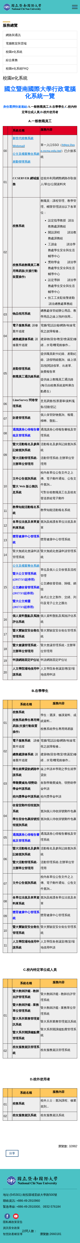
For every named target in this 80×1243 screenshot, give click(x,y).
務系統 (20, 1103)
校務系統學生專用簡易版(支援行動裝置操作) (26, 725)
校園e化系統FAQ (17, 68)
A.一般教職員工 (38, 106)
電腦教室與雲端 (16, 43)
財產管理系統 (22, 417)
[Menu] (74, 7)
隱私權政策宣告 (13, 1221)
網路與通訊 (13, 35)
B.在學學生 (56, 106)
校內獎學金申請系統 (26, 796)
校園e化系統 (14, 51)
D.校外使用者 (49, 112)
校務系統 (19, 225)
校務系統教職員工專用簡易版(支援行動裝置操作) (26, 270)
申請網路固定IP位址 (26, 659)
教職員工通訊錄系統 (26, 376)
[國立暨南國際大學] (30, 7)
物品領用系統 (22, 313)
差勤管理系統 (22, 368)
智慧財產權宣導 (13, 1234)
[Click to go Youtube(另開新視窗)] (16, 1216)
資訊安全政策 (11, 1227)
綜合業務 (12, 60)
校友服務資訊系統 (24, 1115)
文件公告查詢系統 (24, 478)
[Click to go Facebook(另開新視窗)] (7, 1216)
